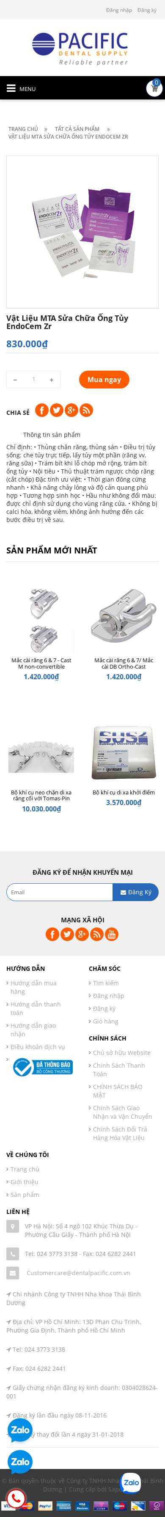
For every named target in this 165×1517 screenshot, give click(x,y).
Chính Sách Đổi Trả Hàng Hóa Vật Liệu (120, 1133)
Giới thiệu (24, 1182)
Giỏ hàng (105, 1021)
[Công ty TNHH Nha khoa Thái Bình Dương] (82, 48)
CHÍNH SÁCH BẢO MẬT (118, 1091)
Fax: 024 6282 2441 (109, 1254)
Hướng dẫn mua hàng (34, 987)
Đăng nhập (119, 10)
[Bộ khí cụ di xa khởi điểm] (124, 756)
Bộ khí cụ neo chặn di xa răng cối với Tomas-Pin (41, 795)
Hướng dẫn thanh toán (36, 1008)
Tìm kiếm (106, 983)
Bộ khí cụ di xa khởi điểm (124, 792)
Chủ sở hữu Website (122, 1053)
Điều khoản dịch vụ (38, 1047)
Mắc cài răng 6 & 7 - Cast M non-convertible (41, 663)
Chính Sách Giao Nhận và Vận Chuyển (122, 1112)
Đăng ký (147, 10)
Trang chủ (25, 1169)
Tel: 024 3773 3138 (51, 1254)
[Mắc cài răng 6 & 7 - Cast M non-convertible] (41, 624)
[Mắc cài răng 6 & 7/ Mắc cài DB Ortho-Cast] (124, 624)
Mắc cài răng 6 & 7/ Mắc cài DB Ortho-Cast (123, 663)
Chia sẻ (18, 412)
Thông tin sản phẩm (51, 435)
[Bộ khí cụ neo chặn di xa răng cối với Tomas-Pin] (41, 756)
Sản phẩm (25, 1195)
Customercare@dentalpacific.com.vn (78, 1273)
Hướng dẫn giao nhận (33, 1029)
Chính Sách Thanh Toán (119, 1069)
